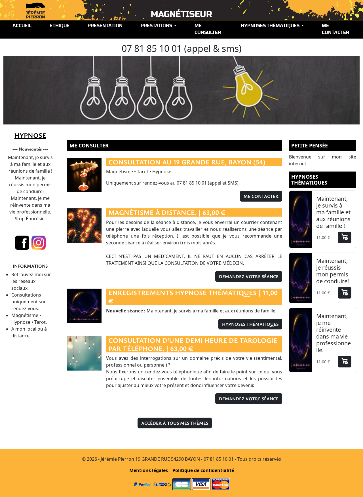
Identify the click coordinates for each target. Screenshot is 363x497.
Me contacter (335, 29)
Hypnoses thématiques (250, 324)
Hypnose (30, 135)
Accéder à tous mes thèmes (174, 423)
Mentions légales (148, 470)
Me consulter (208, 29)
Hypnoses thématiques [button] (270, 26)
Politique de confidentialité (203, 470)
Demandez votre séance (248, 276)
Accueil (21, 26)
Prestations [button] (157, 26)
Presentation (105, 26)
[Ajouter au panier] (344, 237)
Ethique (59, 26)
